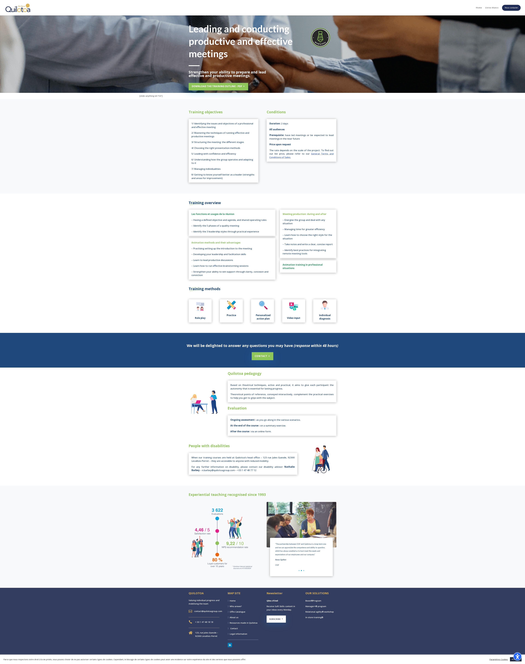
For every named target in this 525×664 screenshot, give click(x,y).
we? (240, 606)
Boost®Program (313, 600)
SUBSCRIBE (275, 619)
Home (233, 600)
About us (234, 617)
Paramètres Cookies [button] (498, 659)
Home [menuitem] (479, 7)
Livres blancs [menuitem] (492, 7)
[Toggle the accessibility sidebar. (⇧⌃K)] (517, 656)
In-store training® (314, 617)
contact (261, 356)
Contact (234, 628)
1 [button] (299, 570)
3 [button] (303, 570)
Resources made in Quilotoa (243, 622)
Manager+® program (315, 606)
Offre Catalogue (237, 611)
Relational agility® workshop (319, 611)
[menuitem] (511, 8)
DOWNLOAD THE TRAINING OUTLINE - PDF (217, 86)
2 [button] (301, 570)
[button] (270, 557)
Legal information (238, 633)
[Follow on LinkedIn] (230, 645)
